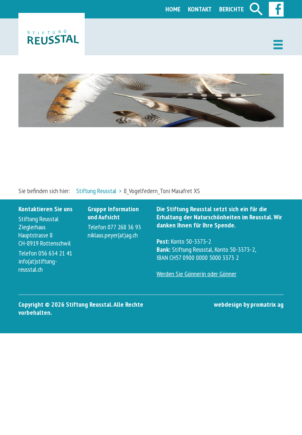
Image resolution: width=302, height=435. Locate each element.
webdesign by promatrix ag (249, 304)
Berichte (231, 9)
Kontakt (200, 9)
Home (172, 9)
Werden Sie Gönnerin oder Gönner (196, 273)
